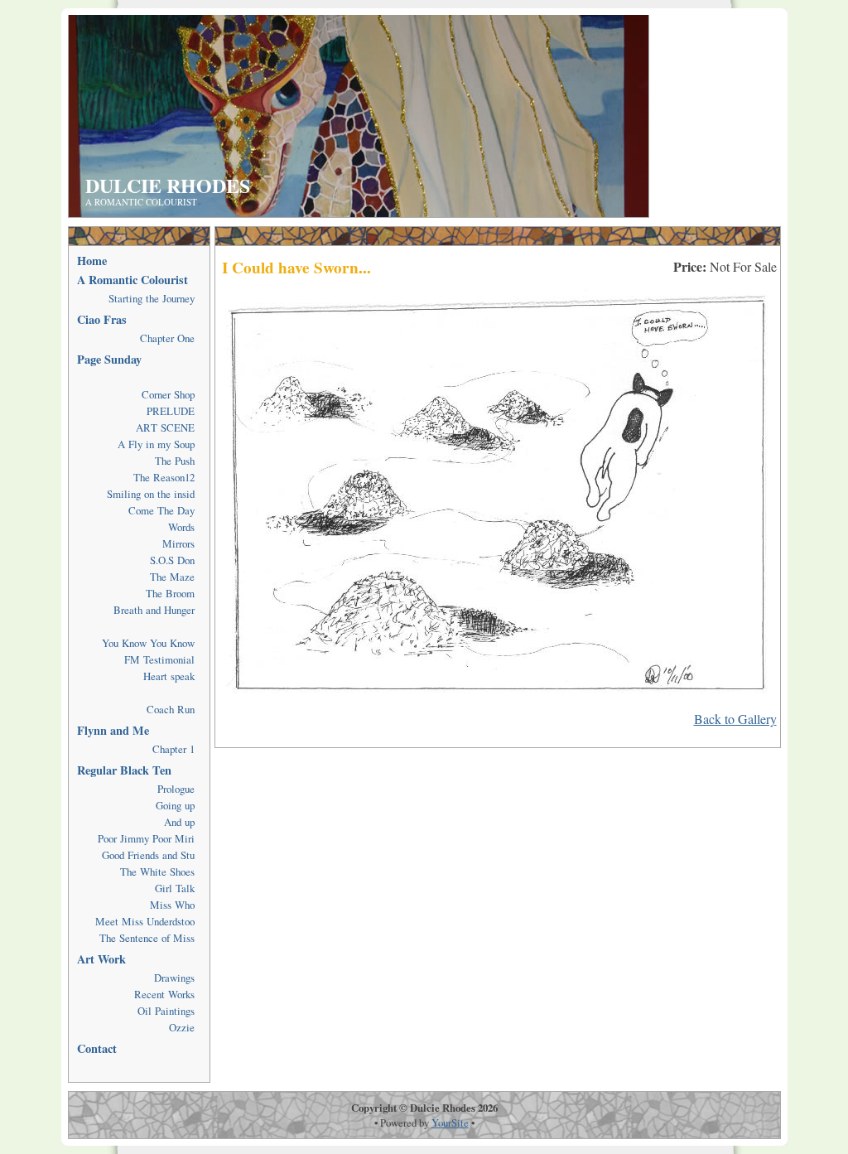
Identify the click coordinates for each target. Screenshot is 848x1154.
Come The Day (161, 510)
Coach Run (171, 709)
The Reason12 (164, 477)
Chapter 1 (173, 748)
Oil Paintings (166, 1010)
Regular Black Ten (124, 770)
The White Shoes (157, 871)
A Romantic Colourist (132, 279)
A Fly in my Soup (156, 444)
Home (92, 260)
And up (179, 821)
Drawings (174, 977)
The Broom (170, 593)
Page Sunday (109, 359)
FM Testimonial (159, 659)
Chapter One (167, 338)
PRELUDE (171, 410)
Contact (97, 1048)
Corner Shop (168, 394)
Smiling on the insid (151, 493)
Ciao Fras (102, 319)
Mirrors (178, 543)
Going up (175, 805)
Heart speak (169, 676)
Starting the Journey (151, 298)
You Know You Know (148, 642)
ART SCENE (165, 427)
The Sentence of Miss (147, 937)
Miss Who (172, 904)
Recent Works (164, 994)
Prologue (176, 788)
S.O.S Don (172, 560)
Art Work (101, 959)
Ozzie (182, 1027)
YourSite (450, 1122)
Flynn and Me (113, 730)
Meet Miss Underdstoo (145, 921)
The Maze (172, 576)
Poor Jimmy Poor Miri (146, 838)
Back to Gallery (735, 718)
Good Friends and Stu (148, 854)
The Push (175, 460)
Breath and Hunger (154, 609)
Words (181, 526)
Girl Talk (175, 888)
